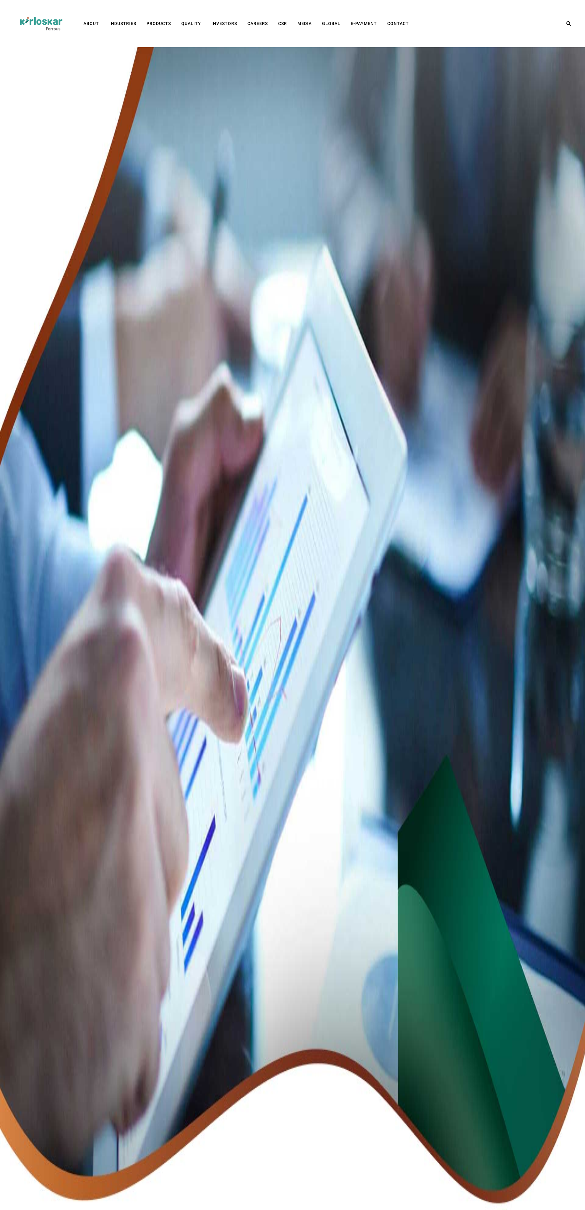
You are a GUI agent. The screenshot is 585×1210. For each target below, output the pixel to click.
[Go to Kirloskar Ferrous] (41, 23)
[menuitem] (91, 23)
